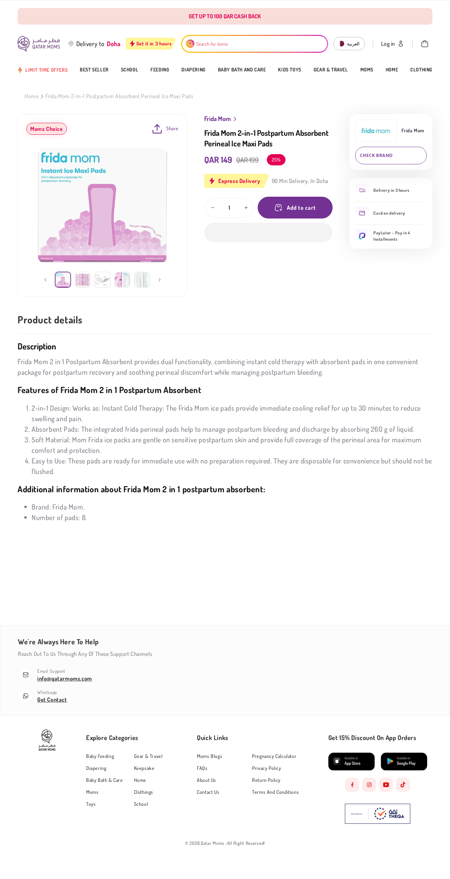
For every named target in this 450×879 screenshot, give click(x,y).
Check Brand (376, 155)
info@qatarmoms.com (64, 678)
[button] (268, 232)
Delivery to (90, 44)
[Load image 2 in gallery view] (83, 280)
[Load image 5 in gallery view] (142, 280)
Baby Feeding (100, 756)
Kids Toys (289, 69)
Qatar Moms (212, 843)
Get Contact (52, 699)
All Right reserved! (246, 843)
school (141, 804)
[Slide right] (159, 279)
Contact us (208, 792)
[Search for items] (190, 43)
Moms (366, 69)
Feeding (159, 69)
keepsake (144, 768)
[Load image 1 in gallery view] (63, 280)
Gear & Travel (331, 69)
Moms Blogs (209, 756)
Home (392, 69)
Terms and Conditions (275, 792)
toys (91, 804)
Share (172, 128)
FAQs (202, 768)
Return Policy (266, 780)
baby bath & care (104, 780)
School (130, 69)
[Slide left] (45, 279)
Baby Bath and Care (242, 69)
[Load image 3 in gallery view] (102, 280)
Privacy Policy (266, 768)
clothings (143, 792)
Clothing (421, 69)
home (140, 780)
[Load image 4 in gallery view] (122, 280)
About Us (206, 780)
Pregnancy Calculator (274, 756)
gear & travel (148, 756)
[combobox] (254, 44)
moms (92, 792)
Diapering (193, 69)
